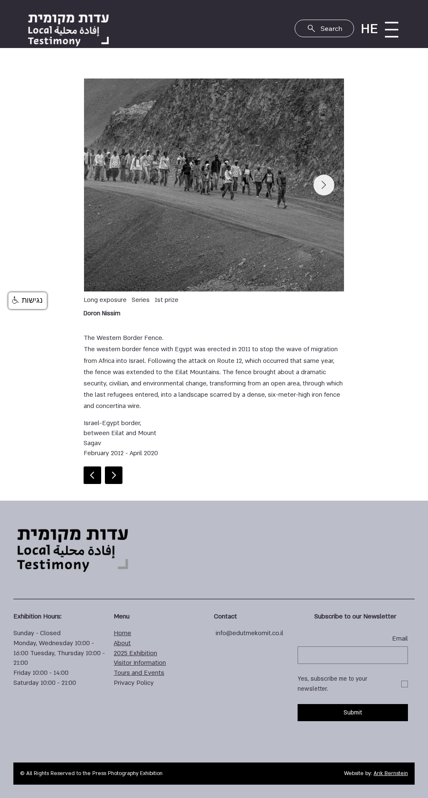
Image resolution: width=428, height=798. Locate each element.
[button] (27, 300)
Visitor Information (140, 663)
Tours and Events (139, 673)
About (122, 643)
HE (369, 29)
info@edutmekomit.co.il (249, 633)
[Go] (113, 475)
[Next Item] (323, 185)
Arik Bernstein (391, 773)
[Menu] (391, 29)
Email (400, 638)
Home (122, 633)
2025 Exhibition (135, 653)
